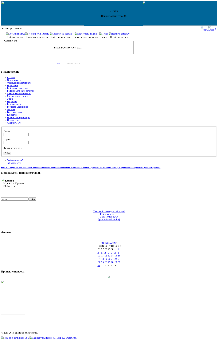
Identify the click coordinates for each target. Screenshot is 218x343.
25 (102, 262)
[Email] (211, 29)
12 (106, 255)
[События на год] (15, 33)
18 (102, 259)
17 (99, 259)
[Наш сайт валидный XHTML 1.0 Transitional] (53, 337)
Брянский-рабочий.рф (109, 219)
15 (115, 255)
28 (112, 262)
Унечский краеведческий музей (109, 211)
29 (115, 262)
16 (119, 255)
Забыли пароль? (15, 160)
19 (106, 259)
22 (115, 259)
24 (99, 262)
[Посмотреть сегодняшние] (86, 33)
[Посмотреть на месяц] (37, 33)
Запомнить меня (12, 148)
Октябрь (106, 243)
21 (112, 259)
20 (109, 259)
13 (109, 255)
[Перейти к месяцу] (119, 33)
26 (106, 262)
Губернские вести (109, 214)
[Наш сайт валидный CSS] (15, 337)
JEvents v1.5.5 (60, 63)
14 (112, 255)
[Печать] (204, 29)
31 (99, 265)
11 (102, 255)
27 (109, 262)
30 (119, 262)
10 (99, 255)
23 (119, 259)
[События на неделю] (61, 33)
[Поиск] (103, 33)
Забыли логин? (14, 163)
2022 (113, 243)
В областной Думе (109, 216)
